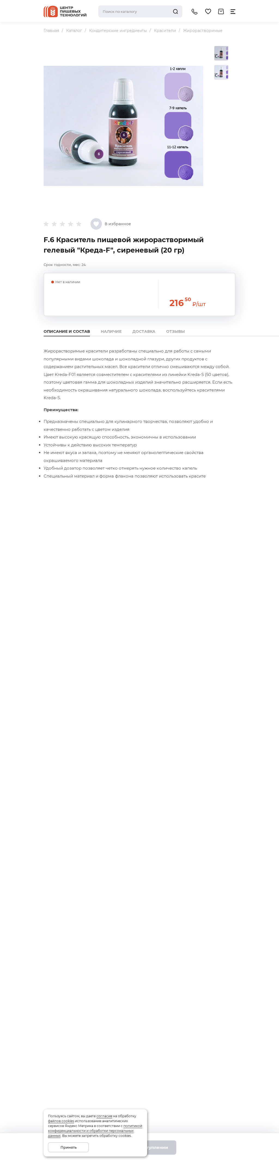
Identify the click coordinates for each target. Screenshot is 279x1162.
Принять (68, 1147)
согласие (104, 1116)
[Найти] (175, 11)
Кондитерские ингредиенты (118, 30)
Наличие (111, 331)
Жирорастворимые (203, 30)
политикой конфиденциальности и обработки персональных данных (95, 1131)
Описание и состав (67, 331)
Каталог (74, 30)
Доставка (143, 331)
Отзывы (175, 331)
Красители (165, 30)
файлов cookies (61, 1121)
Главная (51, 30)
